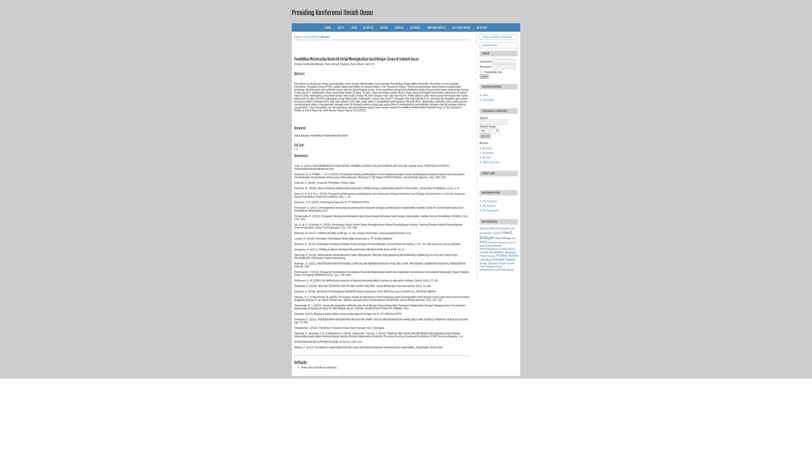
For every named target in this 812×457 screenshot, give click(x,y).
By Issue (487, 148)
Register (368, 27)
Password (485, 66)
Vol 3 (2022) (311, 37)
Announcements (436, 27)
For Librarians (491, 210)
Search (384, 27)
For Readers (490, 201)
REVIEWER (482, 27)
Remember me (493, 72)
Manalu (325, 37)
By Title (487, 157)
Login (354, 27)
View (485, 95)
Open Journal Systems (497, 37)
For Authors (489, 205)
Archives (415, 27)
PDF (296, 149)
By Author (488, 152)
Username (486, 61)
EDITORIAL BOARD (461, 27)
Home (328, 27)
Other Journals (491, 162)
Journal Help (489, 45)
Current (399, 27)
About (340, 27)
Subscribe (488, 99)
